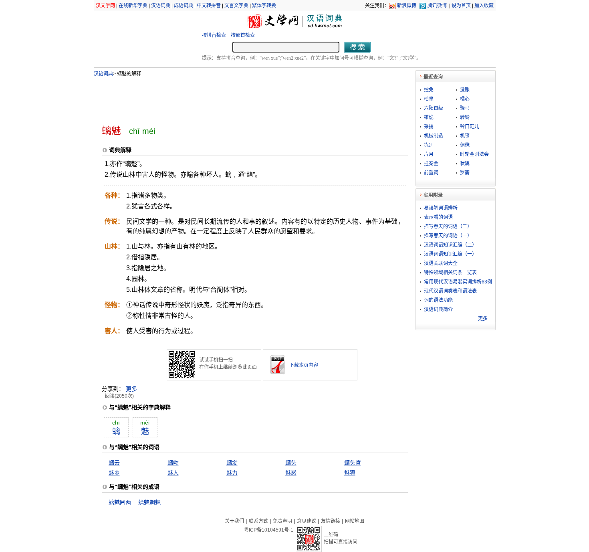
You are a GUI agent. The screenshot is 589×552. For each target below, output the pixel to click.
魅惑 (291, 472)
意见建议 (306, 521)
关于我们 (234, 521)
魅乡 (114, 472)
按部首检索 (243, 35)
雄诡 (429, 117)
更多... (484, 318)
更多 (131, 389)
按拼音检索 (214, 35)
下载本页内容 (303, 365)
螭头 (291, 462)
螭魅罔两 (120, 502)
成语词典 (183, 5)
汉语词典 (160, 5)
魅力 (232, 472)
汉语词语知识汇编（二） (450, 245)
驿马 (465, 108)
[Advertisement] (241, 97)
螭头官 (352, 462)
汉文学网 (105, 5)
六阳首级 (433, 108)
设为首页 (461, 5)
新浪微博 (406, 5)
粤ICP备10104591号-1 (268, 530)
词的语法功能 (438, 300)
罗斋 (465, 173)
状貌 (465, 163)
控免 (429, 90)
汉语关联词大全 (441, 263)
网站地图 (354, 521)
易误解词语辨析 (441, 208)
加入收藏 (484, 5)
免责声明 (282, 521)
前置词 (431, 173)
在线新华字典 (133, 5)
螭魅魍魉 (149, 502)
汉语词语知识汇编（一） (450, 254)
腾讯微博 (437, 5)
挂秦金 (431, 163)
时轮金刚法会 (474, 154)
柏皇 (429, 99)
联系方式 (258, 521)
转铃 (465, 117)
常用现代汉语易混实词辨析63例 (458, 282)
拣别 (429, 145)
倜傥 (465, 145)
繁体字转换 (264, 5)
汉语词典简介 (438, 309)
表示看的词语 (438, 217)
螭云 (114, 462)
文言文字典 (236, 5)
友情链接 (330, 521)
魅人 (173, 472)
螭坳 (232, 462)
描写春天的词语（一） (448, 236)
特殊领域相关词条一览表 (450, 272)
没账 (465, 90)
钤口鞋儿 (469, 126)
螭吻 (173, 462)
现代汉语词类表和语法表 (450, 291)
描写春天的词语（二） (448, 226)
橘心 (465, 99)
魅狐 (349, 472)
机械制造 (433, 136)
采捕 (429, 126)
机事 (465, 136)
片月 (429, 154)
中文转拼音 (209, 5)
